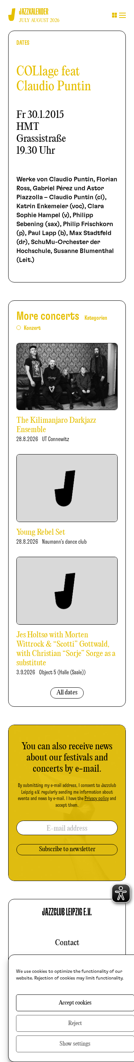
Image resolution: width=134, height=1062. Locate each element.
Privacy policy (96, 798)
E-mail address (67, 829)
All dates (67, 692)
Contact (67, 942)
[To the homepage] (11, 14)
